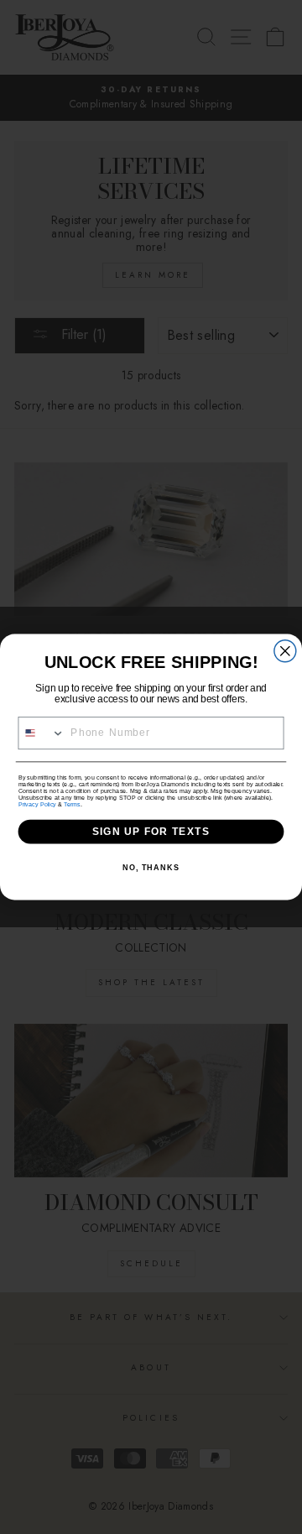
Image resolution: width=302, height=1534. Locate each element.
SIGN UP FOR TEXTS (151, 832)
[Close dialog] (285, 651)
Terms (72, 804)
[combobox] (41, 733)
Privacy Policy (37, 804)
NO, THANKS (151, 868)
